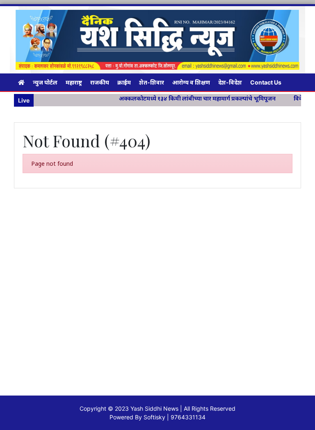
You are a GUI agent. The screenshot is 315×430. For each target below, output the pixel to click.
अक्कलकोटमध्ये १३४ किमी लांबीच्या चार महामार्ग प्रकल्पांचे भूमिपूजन (190, 98)
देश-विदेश (230, 82)
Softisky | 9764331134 (174, 417)
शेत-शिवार (151, 82)
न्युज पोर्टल (45, 82)
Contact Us (265, 82)
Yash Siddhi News (154, 408)
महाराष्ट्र (74, 82)
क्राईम (124, 82)
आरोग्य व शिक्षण (191, 82)
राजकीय (99, 82)
